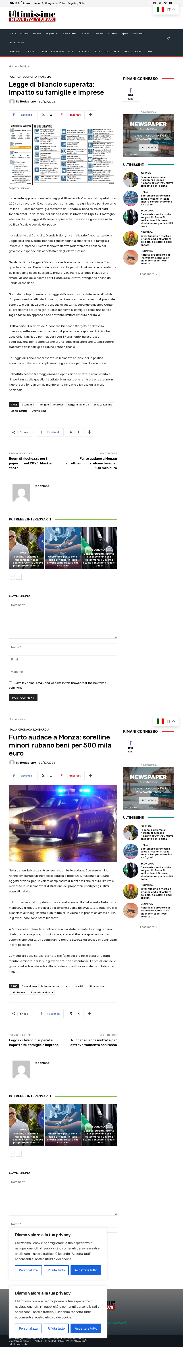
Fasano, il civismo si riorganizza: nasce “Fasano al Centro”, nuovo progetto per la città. (26, 561)
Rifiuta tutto (56, 1328)
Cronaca (147, 232)
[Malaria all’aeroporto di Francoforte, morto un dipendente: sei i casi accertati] (130, 257)
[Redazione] (12, 101)
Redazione (28, 101)
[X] (159, 3)
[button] (168, 38)
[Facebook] (149, 3)
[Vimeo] (165, 3)
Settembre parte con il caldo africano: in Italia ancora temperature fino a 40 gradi (63, 561)
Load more (147, 274)
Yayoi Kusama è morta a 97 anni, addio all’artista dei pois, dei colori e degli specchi (156, 240)
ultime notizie (19, 410)
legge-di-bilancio (78, 404)
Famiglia (44, 76)
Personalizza (28, 1328)
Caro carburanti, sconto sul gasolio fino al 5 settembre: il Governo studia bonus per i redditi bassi (99, 559)
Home (13, 66)
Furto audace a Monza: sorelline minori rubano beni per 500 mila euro (91, 463)
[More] (90, 114)
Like (130, 89)
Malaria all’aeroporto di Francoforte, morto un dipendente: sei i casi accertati (155, 259)
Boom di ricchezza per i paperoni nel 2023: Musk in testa (30, 463)
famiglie (44, 404)
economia (28, 404)
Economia (30, 76)
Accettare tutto (86, 1328)
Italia (62, 552)
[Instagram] (154, 3)
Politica (24, 66)
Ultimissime (39, 410)
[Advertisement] (112, 18)
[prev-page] (12, 577)
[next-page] (19, 577)
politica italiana (103, 404)
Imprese (58, 404)
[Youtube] (170, 3)
